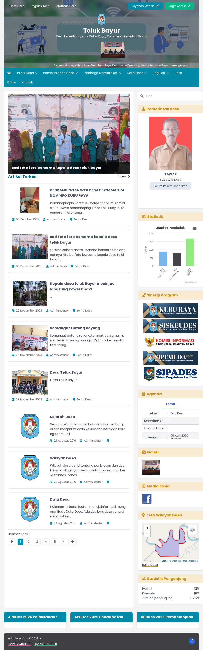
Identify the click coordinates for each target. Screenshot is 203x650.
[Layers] (192, 529)
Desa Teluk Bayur (66, 372)
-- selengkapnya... (158, 65)
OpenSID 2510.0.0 (45, 644)
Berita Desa (16, 6)
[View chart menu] (194, 228)
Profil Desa (25, 73)
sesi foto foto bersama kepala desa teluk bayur (57, 167)
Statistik (155, 216)
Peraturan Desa (65, 6)
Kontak (27, 82)
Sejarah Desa (62, 416)
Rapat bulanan (154, 421)
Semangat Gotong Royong (75, 327)
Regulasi (159, 73)
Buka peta (150, 564)
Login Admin (178, 6)
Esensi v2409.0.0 (19, 644)
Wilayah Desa (63, 458)
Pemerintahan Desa (59, 73)
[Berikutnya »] (63, 541)
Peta (178, 73)
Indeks (122, 176)
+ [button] (147, 528)
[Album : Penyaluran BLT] (151, 467)
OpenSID (193, 560)
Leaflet (165, 560)
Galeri (153, 452)
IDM (9, 82)
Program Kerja (39, 6)
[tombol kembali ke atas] (195, 642)
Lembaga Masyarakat (100, 73)
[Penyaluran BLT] (98, 50)
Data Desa (135, 73)
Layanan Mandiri (143, 6)
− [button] (147, 533)
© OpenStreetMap (178, 560)
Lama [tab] (170, 404)
